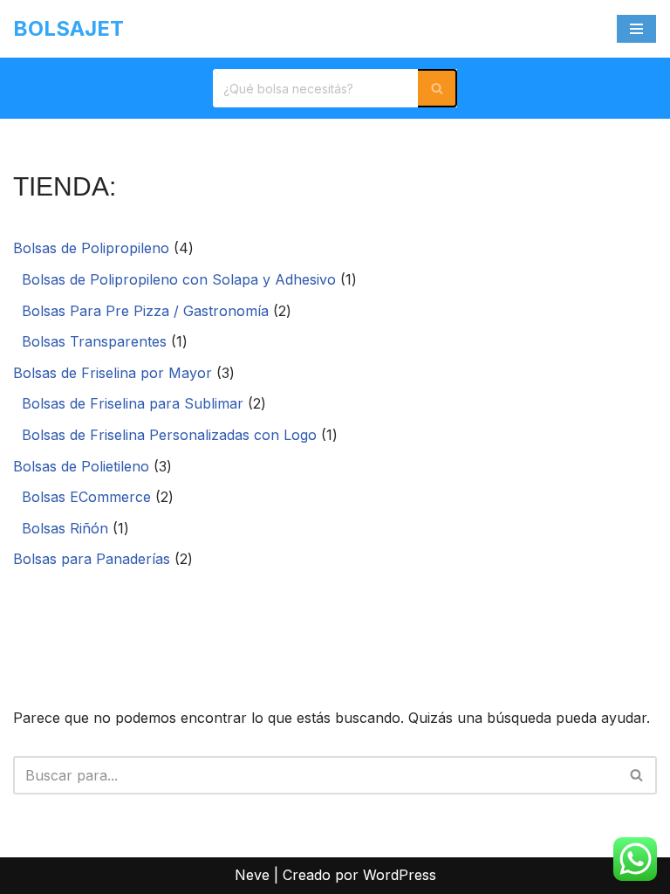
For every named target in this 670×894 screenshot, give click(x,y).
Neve (252, 875)
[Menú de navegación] (636, 29)
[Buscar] (437, 88)
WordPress (399, 875)
